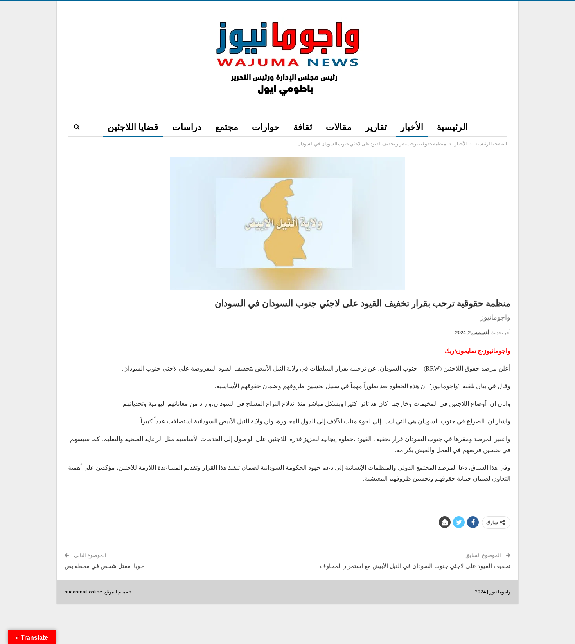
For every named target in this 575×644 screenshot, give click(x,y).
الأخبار (412, 127)
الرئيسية (452, 127)
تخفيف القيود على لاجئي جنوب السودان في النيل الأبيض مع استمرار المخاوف (415, 566)
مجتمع (226, 127)
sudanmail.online (83, 592)
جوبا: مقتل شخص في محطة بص (104, 566)
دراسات (186, 127)
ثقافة (302, 127)
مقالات (339, 127)
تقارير (376, 127)
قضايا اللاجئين (133, 127)
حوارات (266, 127)
